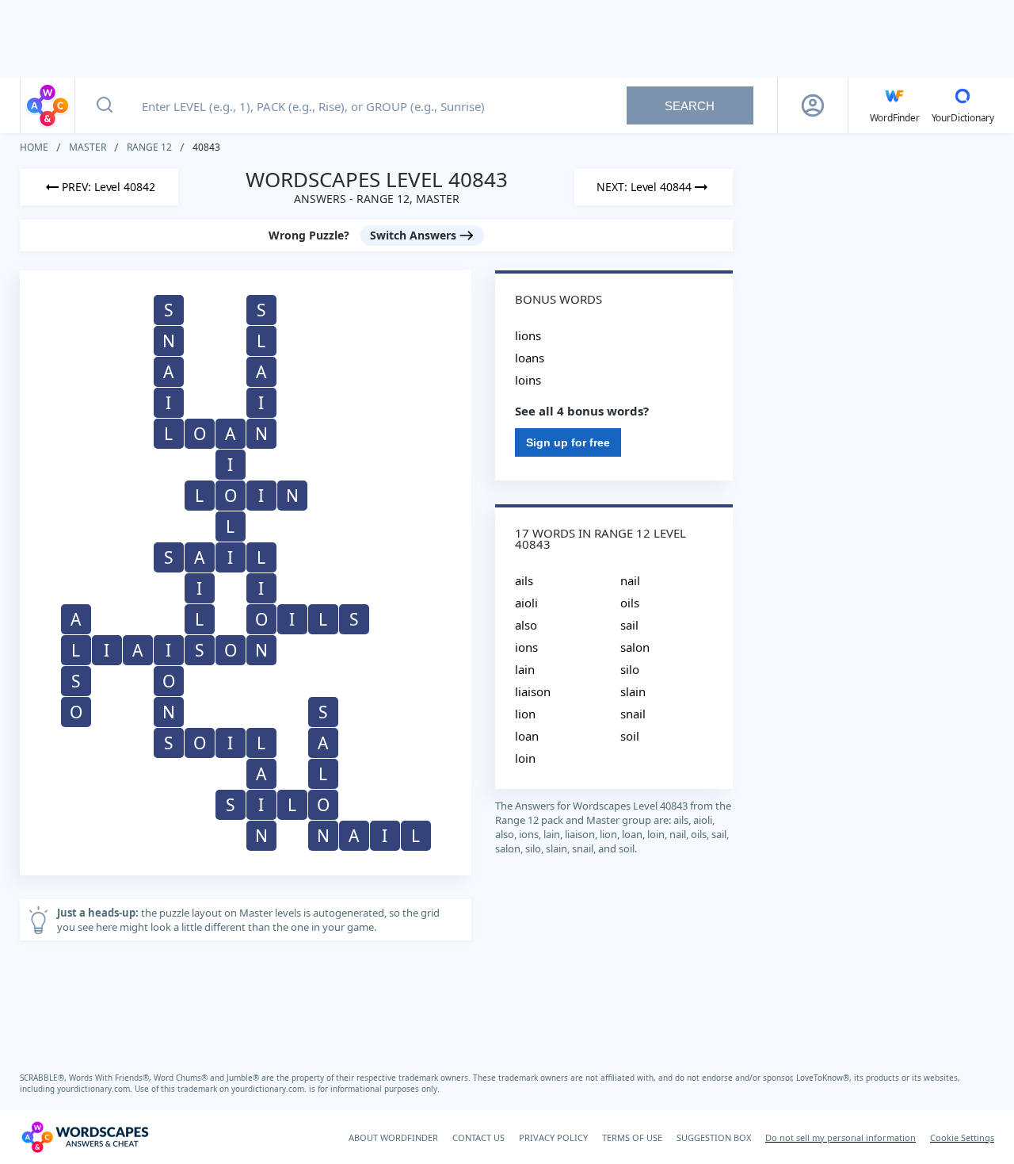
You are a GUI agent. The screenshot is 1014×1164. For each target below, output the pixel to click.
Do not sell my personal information (840, 1137)
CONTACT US (478, 1137)
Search (690, 106)
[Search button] (104, 105)
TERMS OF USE (632, 1137)
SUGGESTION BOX (714, 1137)
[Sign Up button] (813, 105)
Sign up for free (568, 442)
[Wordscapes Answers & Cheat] (47, 105)
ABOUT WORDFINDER (393, 1137)
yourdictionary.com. (96, 1088)
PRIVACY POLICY (553, 1137)
